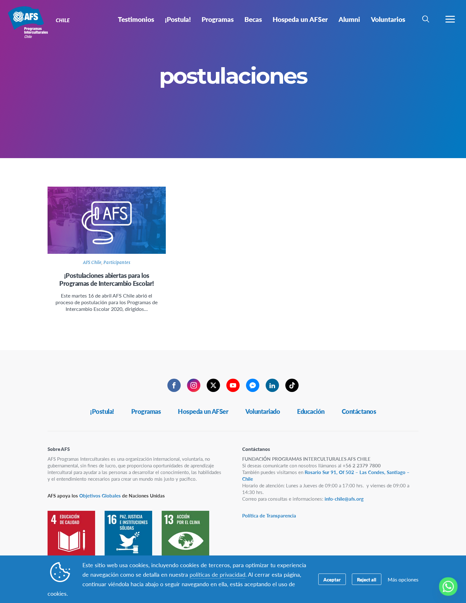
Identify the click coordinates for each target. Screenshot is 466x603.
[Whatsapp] (448, 586)
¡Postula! (102, 411)
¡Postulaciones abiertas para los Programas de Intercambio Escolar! (106, 279)
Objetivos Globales (100, 495)
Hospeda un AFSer (203, 411)
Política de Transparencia (269, 515)
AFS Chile (92, 262)
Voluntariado (262, 411)
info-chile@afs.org (344, 498)
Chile (28, 21)
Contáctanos (359, 411)
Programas (146, 411)
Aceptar (332, 579)
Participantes (116, 262)
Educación (311, 411)
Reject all (366, 579)
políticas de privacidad (217, 574)
